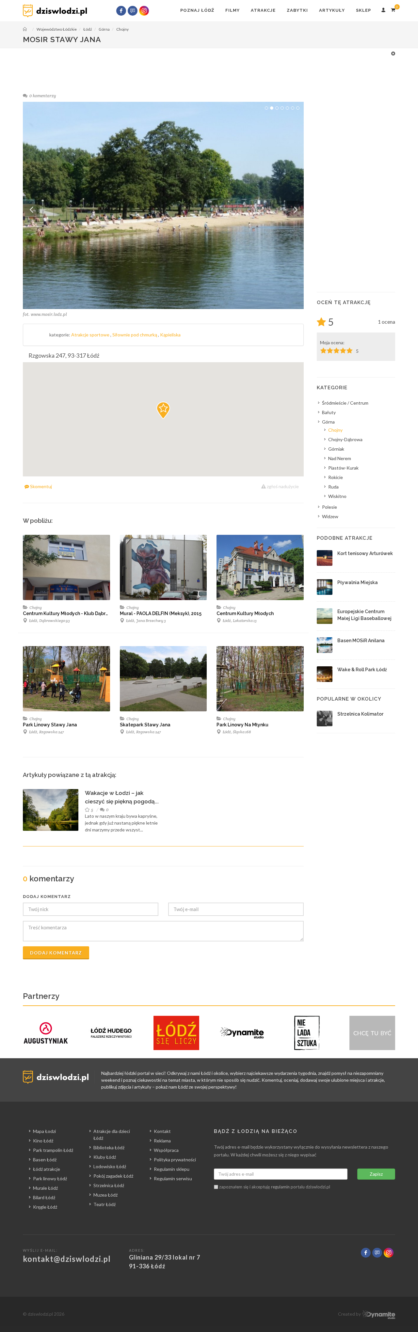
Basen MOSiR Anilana (361, 640)
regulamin (280, 1186)
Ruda (333, 486)
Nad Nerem (339, 458)
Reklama (162, 1140)
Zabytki (297, 10)
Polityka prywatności (175, 1159)
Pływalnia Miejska (357, 582)
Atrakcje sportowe (90, 334)
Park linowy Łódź (50, 1178)
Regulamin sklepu (171, 1169)
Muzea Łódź (105, 1195)
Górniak (336, 449)
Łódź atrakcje (46, 1169)
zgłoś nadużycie (282, 486)
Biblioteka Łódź (108, 1147)
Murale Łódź (45, 1188)
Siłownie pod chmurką (135, 334)
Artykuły (332, 10)
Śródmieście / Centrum (345, 403)
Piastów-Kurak (343, 468)
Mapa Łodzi (44, 1131)
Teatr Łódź (104, 1204)
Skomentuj (40, 486)
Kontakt (162, 1131)
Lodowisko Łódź (109, 1166)
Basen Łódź (44, 1159)
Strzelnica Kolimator (360, 714)
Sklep (363, 10)
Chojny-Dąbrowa (345, 439)
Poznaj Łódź (197, 10)
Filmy (232, 10)
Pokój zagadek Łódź (113, 1176)
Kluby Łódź (104, 1157)
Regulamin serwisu (173, 1178)
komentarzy (42, 96)
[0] (393, 9)
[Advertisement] (209, 64)
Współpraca (166, 1150)
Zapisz (376, 1174)
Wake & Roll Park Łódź (362, 669)
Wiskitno (337, 496)
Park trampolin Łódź (53, 1150)
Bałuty (329, 412)
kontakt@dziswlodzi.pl (67, 1258)
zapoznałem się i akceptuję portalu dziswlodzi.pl (274, 1186)
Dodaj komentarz (56, 952)
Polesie (329, 507)
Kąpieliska (170, 334)
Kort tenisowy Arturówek (365, 553)
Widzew (330, 516)
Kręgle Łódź (45, 1207)
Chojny (35, 607)
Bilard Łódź (44, 1197)
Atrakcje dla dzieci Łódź (111, 1134)
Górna (328, 422)
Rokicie (335, 477)
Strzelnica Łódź (108, 1185)
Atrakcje (263, 10)
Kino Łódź (43, 1140)
